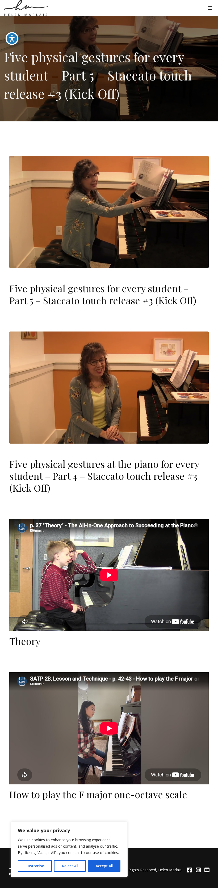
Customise (35, 865)
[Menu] (210, 7)
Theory (24, 641)
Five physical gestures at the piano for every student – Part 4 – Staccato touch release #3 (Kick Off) (104, 475)
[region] (69, 849)
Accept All (104, 865)
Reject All (70, 865)
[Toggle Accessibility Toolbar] (12, 38)
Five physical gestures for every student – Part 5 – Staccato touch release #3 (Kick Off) (102, 294)
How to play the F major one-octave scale (98, 794)
